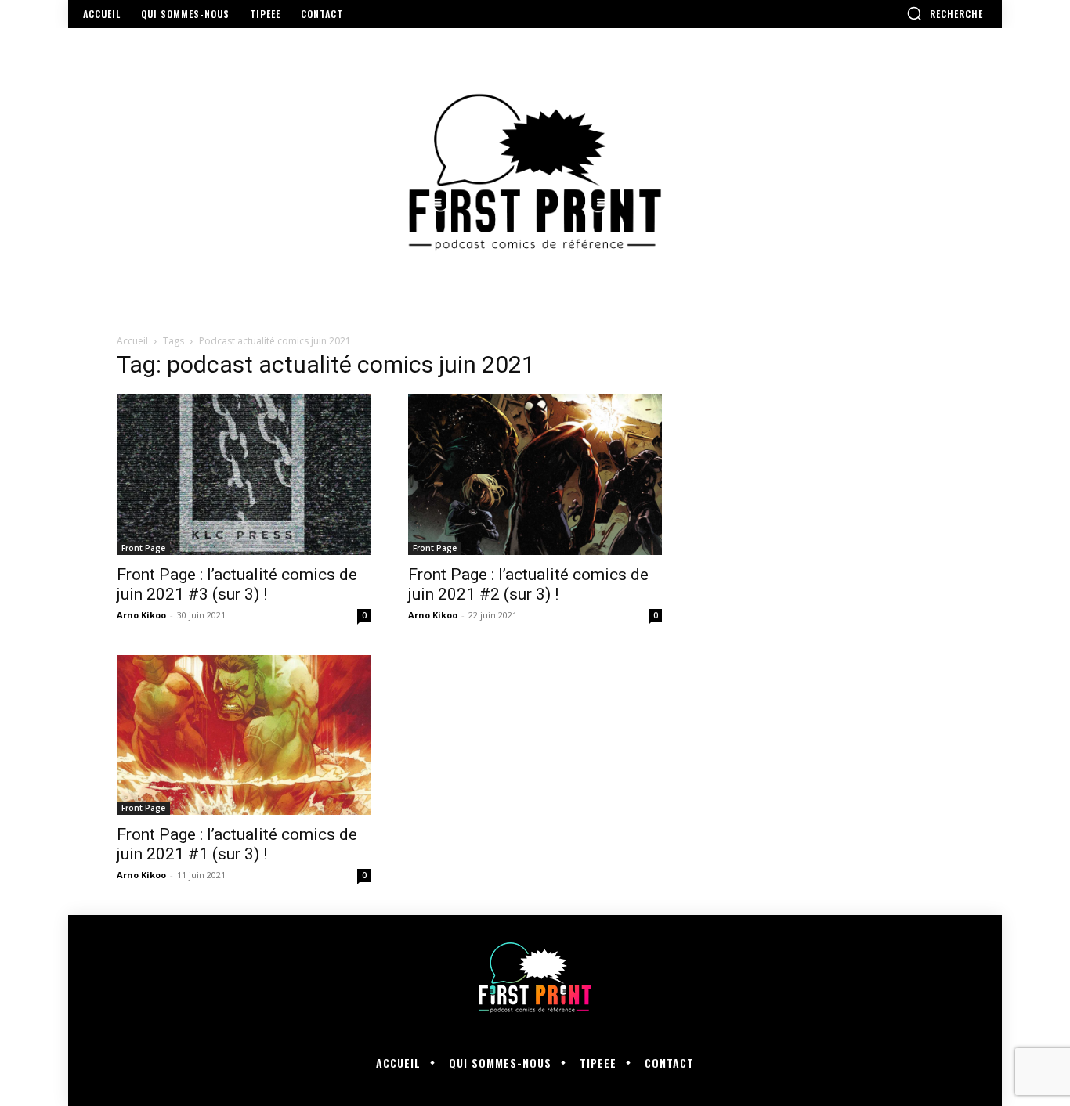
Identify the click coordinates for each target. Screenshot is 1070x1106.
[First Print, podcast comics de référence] (535, 172)
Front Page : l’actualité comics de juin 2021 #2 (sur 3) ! (528, 584)
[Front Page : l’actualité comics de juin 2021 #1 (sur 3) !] (244, 735)
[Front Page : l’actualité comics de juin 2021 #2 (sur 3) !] (535, 474)
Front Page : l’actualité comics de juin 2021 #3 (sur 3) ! (237, 584)
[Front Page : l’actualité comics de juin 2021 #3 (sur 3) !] (244, 474)
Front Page (143, 547)
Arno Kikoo (141, 615)
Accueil (132, 341)
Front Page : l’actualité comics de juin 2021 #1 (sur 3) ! (237, 844)
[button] (944, 13)
